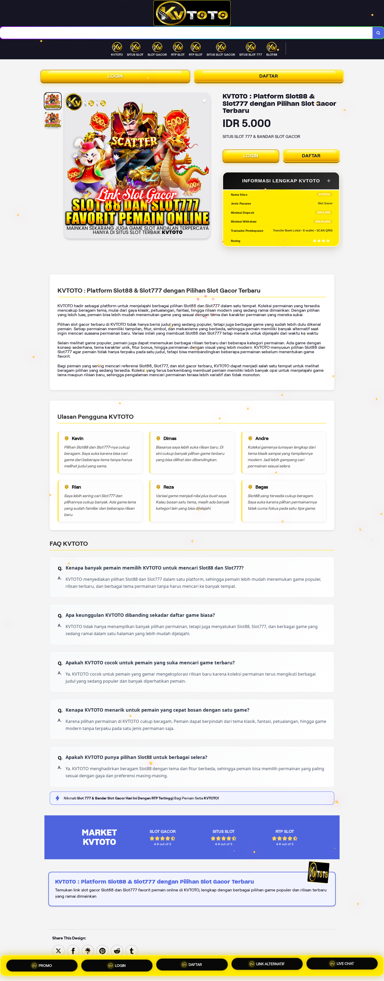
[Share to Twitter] (58, 950)
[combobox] (186, 33)
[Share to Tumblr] (131, 950)
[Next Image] (206, 166)
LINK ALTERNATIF (270, 964)
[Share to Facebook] (73, 950)
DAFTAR (268, 76)
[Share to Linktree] (88, 950)
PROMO (45, 963)
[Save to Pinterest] (102, 950)
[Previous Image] (68, 166)
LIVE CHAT (345, 965)
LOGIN (115, 76)
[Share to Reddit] (117, 950)
